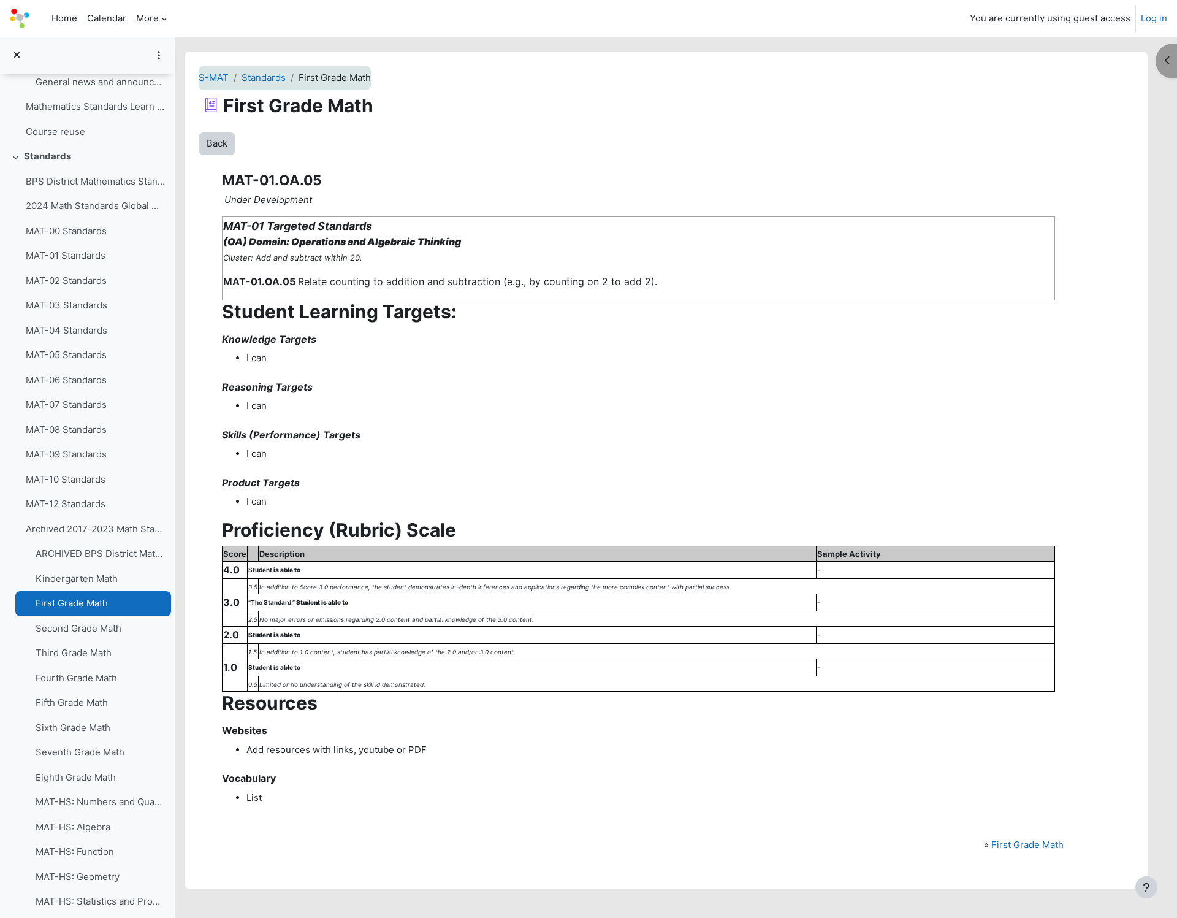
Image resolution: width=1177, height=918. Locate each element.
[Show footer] (1146, 887)
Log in (1154, 18)
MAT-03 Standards (66, 305)
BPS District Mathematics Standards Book (95, 181)
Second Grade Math (78, 628)
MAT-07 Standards (66, 404)
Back (217, 143)
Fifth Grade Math (72, 702)
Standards (47, 156)
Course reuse (55, 131)
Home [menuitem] (64, 18)
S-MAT (214, 77)
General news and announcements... (100, 82)
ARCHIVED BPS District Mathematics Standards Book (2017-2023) (100, 553)
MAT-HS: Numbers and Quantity (100, 802)
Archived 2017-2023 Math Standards (95, 529)
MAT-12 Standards (65, 504)
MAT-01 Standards (65, 255)
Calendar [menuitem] (106, 18)
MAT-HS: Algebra (73, 827)
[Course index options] (159, 55)
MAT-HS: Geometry (78, 876)
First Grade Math (72, 603)
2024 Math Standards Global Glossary (95, 206)
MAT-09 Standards (66, 454)
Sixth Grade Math (73, 727)
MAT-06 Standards (66, 380)
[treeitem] (87, 94)
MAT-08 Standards (66, 429)
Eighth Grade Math (76, 777)
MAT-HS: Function (75, 851)
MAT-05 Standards (66, 355)
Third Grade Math (74, 653)
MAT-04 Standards (66, 330)
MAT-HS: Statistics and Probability (100, 901)
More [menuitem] (147, 18)
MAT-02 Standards (66, 280)
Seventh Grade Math (80, 752)
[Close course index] (17, 55)
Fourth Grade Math (76, 678)
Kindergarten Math (77, 578)
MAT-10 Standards (65, 479)
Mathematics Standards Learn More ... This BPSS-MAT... (95, 106)
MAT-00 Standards (66, 231)
